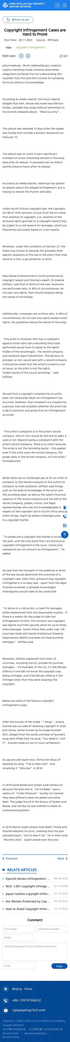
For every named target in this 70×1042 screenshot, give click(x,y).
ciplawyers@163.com (28, 1010)
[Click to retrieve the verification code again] (29, 966)
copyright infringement (30, 47)
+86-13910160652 (26, 1000)
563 (65, 56)
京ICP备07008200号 (14, 1029)
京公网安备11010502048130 (46, 1029)
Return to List (20, 19)
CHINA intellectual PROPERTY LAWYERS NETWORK (27, 5)
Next (60, 858)
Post (59, 966)
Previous (12, 858)
